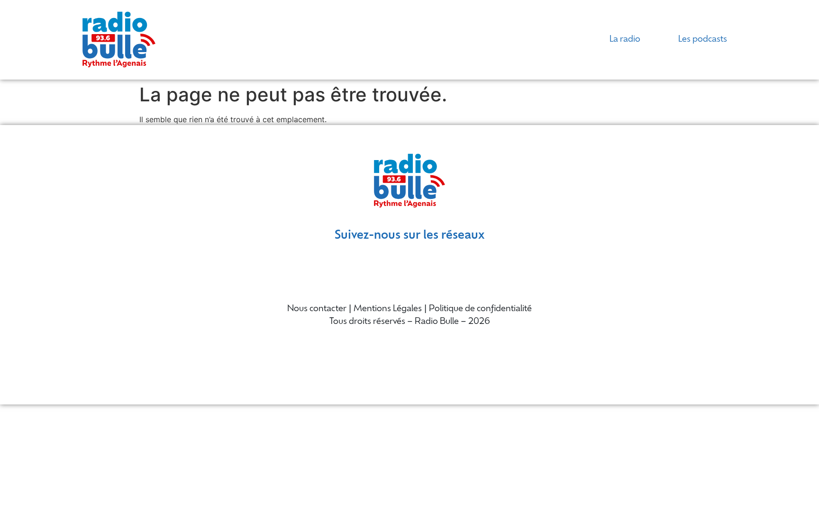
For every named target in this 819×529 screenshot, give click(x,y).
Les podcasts (702, 40)
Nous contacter (316, 309)
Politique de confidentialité (480, 309)
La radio (625, 40)
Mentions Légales (388, 309)
